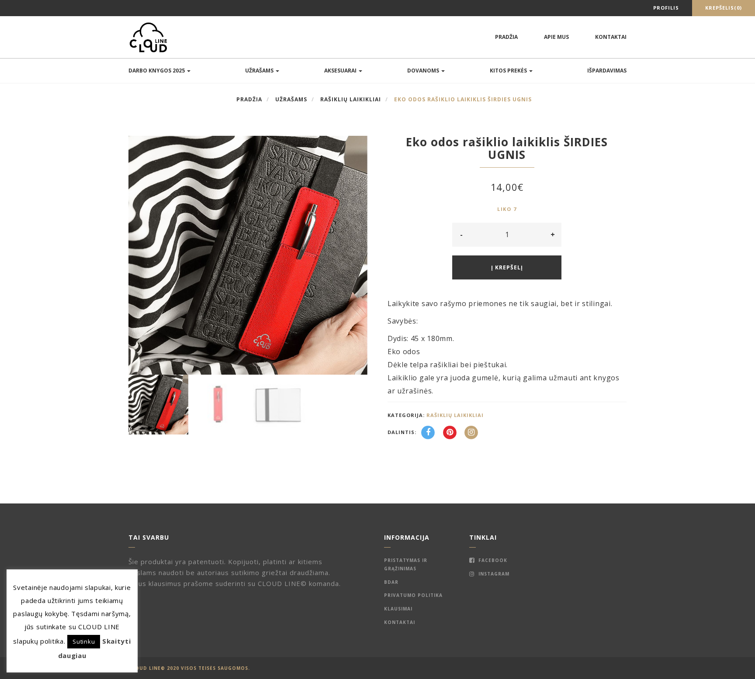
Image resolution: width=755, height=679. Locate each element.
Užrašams (260, 70)
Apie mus (556, 37)
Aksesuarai (341, 70)
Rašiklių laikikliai (350, 99)
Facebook (492, 560)
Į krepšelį (507, 267)
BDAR (391, 582)
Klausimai (398, 609)
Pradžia (506, 37)
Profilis (666, 7)
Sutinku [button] (84, 641)
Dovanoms (423, 70)
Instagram (493, 574)
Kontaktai (611, 37)
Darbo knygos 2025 (157, 70)
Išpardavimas (607, 70)
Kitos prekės (509, 70)
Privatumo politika (413, 595)
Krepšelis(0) (723, 7)
